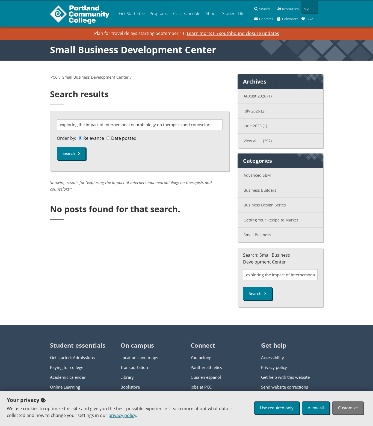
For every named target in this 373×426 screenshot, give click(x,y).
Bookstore (130, 387)
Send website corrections (284, 387)
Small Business (257, 234)
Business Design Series (265, 205)
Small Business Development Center (133, 49)
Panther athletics (206, 367)
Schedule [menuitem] (186, 13)
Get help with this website (285, 377)
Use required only (277, 407)
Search (69, 153)
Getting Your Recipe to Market (271, 220)
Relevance (93, 138)
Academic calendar (67, 377)
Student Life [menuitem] (233, 13)
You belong (201, 357)
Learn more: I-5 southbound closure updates (233, 33)
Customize (348, 407)
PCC (54, 77)
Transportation (134, 367)
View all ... (258, 140)
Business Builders (260, 190)
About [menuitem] (211, 13)
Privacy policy (274, 367)
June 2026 (255, 125)
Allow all (316, 407)
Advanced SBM (257, 175)
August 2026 (258, 96)
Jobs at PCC (201, 387)
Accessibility (272, 357)
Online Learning (65, 387)
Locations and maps (139, 357)
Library (127, 377)
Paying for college (66, 367)
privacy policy (122, 415)
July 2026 (254, 111)
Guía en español (206, 377)
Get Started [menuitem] (129, 13)
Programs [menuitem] (159, 13)
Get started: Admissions (72, 357)
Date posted (123, 138)
